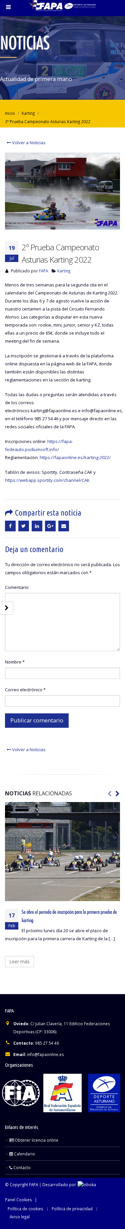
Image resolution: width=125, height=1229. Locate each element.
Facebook (10, 526)
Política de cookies (25, 1208)
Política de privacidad (72, 1208)
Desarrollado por (59, 1184)
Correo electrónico (25, 690)
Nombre (15, 662)
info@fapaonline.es (45, 1054)
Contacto (21, 1167)
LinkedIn (37, 526)
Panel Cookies (18, 1199)
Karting (63, 270)
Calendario (24, 1153)
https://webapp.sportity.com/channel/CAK (47, 480)
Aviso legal (20, 1216)
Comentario (17, 587)
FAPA (43, 270)
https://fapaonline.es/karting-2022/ (75, 457)
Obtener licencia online (36, 1140)
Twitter (23, 526)
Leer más (19, 961)
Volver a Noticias (28, 143)
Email (63, 526)
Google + (50, 526)
